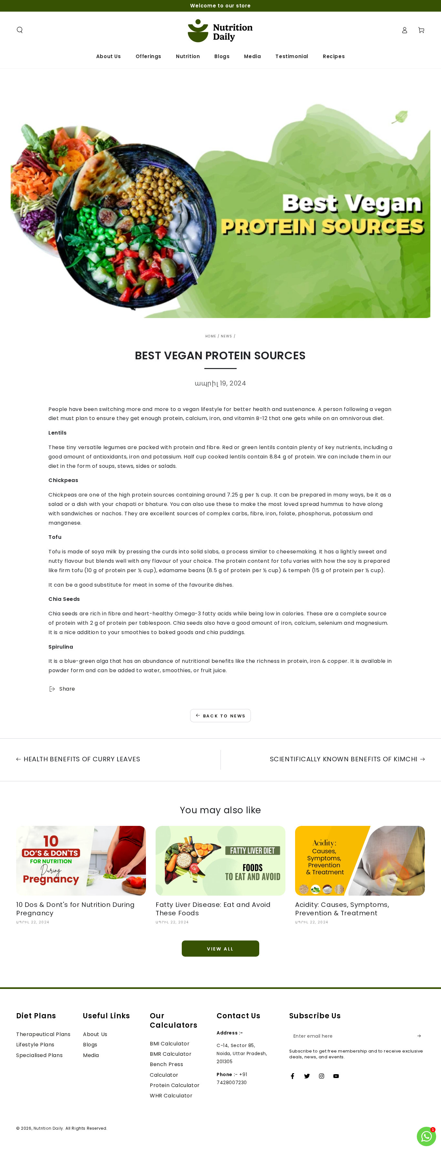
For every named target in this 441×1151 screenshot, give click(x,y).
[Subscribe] (421, 1036)
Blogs (90, 1044)
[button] (19, 30)
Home (210, 336)
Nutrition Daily (48, 1128)
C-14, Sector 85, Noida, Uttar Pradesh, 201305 (242, 1053)
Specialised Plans (39, 1055)
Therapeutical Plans (43, 1034)
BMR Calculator (170, 1054)
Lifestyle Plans (35, 1044)
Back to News (224, 716)
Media (91, 1055)
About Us (95, 1034)
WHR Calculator (171, 1095)
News (226, 336)
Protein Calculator (175, 1085)
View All (220, 949)
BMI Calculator (170, 1043)
